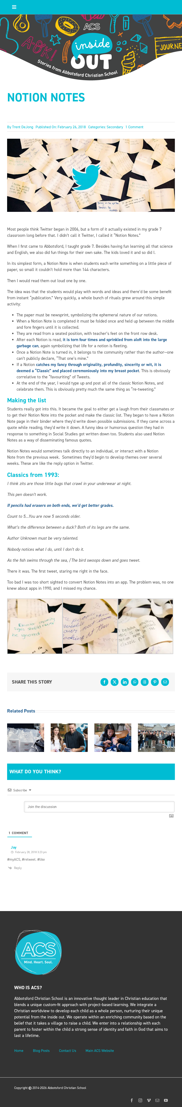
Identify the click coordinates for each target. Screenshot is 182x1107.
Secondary (115, 126)
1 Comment (134, 126)
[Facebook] (104, 682)
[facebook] (132, 1100)
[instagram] (140, 1100)
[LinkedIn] (125, 682)
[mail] (157, 1100)
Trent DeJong (22, 126)
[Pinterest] (155, 682)
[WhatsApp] (135, 682)
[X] (114, 682)
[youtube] (166, 1100)
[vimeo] (149, 1100)
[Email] (165, 682)
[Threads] (145, 682)
